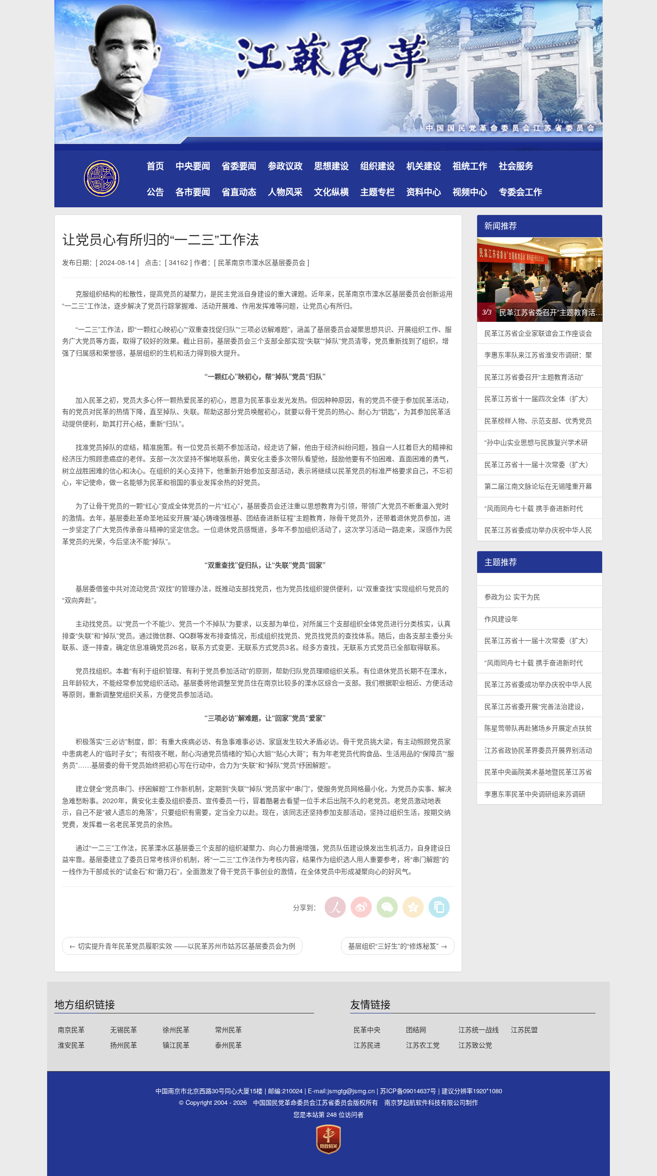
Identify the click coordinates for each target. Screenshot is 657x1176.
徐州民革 (176, 1029)
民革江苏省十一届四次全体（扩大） (538, 398)
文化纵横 (331, 192)
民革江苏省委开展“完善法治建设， (536, 706)
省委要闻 (239, 166)
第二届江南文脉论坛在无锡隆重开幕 (538, 486)
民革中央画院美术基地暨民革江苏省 (538, 771)
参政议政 (285, 166)
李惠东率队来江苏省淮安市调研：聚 (538, 354)
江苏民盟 (524, 1029)
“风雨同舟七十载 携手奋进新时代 (533, 508)
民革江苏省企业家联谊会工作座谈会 (538, 333)
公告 (155, 192)
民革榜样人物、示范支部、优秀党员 (538, 420)
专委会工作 (520, 192)
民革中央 (367, 1029)
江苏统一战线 (478, 1029)
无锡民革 (123, 1029)
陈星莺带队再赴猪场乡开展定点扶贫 (538, 728)
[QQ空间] (413, 907)
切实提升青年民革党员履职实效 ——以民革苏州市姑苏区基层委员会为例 (182, 945)
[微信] (387, 907)
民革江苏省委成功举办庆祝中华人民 (538, 529)
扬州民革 (123, 1045)
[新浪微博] (361, 907)
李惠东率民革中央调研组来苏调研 (534, 793)
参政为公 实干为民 (512, 596)
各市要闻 (193, 192)
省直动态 (239, 192)
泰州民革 (228, 1045)
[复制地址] (439, 907)
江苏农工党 (423, 1045)
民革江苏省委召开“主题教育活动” (533, 376)
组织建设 (377, 166)
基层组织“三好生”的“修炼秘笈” (397, 945)
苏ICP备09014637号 (409, 1090)
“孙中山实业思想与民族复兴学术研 (536, 442)
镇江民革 (176, 1045)
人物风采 (285, 192)
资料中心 (423, 192)
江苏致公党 (475, 1045)
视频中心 (470, 192)
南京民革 (71, 1029)
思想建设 (331, 166)
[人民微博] (335, 907)
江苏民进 (367, 1045)
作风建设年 (501, 618)
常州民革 (228, 1029)
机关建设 (423, 166)
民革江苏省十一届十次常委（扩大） (538, 464)
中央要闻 (193, 166)
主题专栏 (377, 192)
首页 (155, 166)
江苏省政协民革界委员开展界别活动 (538, 750)
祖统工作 (470, 166)
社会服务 (516, 166)
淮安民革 (71, 1045)
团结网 (416, 1029)
